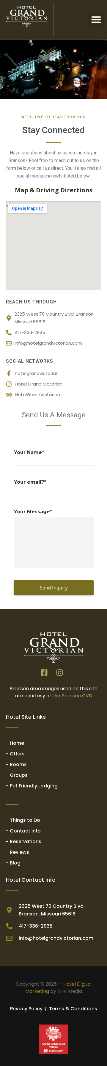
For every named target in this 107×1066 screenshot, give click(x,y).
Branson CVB (77, 695)
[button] (96, 19)
